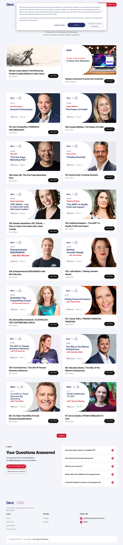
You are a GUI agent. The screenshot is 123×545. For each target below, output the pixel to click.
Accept (76, 25)
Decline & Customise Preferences (95, 25)
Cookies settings (59, 25)
